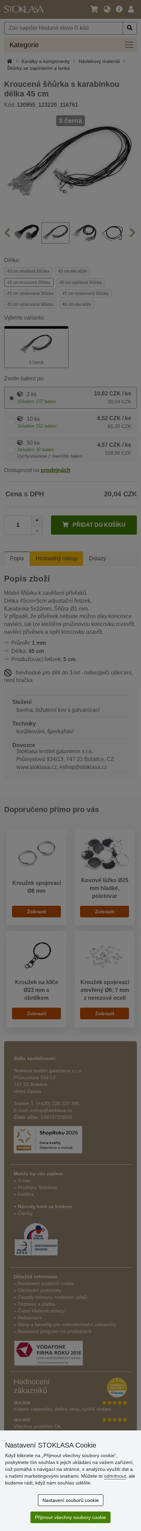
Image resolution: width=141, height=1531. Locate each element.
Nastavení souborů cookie (70, 1500)
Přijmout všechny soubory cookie (70, 1517)
